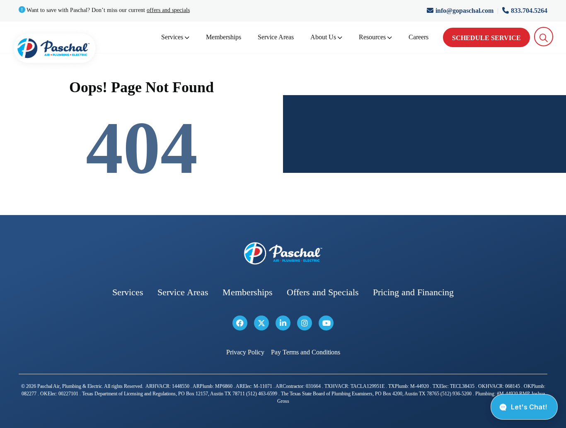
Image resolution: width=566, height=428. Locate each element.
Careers (418, 37)
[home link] (283, 253)
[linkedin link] (283, 323)
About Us (323, 37)
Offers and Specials (323, 292)
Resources (372, 37)
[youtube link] (326, 323)
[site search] (544, 36)
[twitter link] (261, 323)
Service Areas (276, 37)
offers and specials (168, 10)
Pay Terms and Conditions (305, 352)
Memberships (223, 37)
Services (172, 37)
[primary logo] (55, 50)
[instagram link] (304, 323)
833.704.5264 (529, 10)
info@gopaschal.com (465, 10)
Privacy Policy (245, 352)
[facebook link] (239, 323)
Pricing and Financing (413, 292)
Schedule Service (486, 37)
